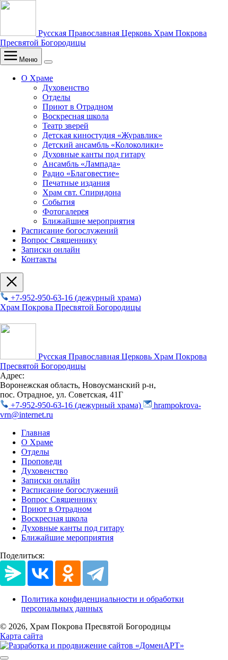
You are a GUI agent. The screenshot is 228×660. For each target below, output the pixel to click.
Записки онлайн (50, 249)
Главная (35, 432)
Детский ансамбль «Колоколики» (102, 144)
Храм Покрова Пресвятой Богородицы (70, 307)
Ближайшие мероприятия (88, 220)
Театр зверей (65, 125)
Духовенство (65, 87)
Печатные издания (76, 182)
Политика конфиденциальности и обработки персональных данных (102, 603)
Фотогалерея (65, 211)
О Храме (37, 78)
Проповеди (41, 461)
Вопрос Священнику (59, 240)
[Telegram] (95, 573)
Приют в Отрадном (77, 106)
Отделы (56, 97)
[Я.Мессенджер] (12, 573)
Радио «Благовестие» (80, 173)
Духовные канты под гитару (93, 154)
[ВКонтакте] (40, 573)
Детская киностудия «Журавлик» (102, 135)
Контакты (39, 259)
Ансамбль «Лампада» (81, 163)
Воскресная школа (75, 116)
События (58, 201)
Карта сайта (21, 635)
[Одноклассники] (68, 573)
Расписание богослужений (69, 230)
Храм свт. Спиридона (81, 192)
